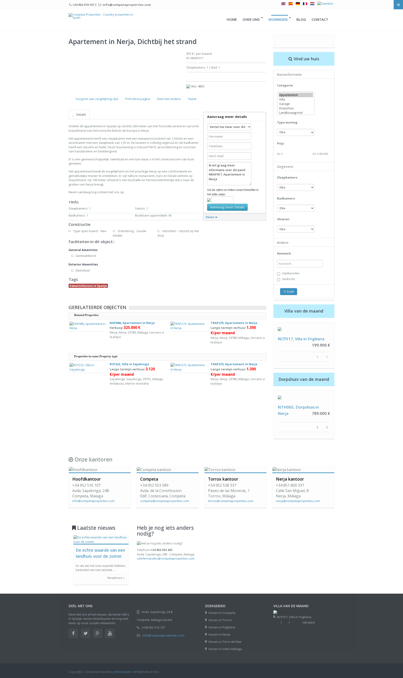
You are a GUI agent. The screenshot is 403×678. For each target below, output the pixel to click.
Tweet (192, 99)
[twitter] (85, 633)
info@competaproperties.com (163, 635)
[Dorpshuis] (296, 108)
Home (232, 19)
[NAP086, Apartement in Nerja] (88, 326)
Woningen (278, 19)
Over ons (252, 19)
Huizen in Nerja (219, 634)
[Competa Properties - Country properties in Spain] (102, 16)
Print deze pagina (137, 99)
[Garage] (296, 104)
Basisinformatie (289, 74)
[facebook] (73, 633)
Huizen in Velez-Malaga (225, 649)
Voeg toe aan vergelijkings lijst (97, 99)
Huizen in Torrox (220, 620)
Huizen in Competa (221, 613)
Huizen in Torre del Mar (225, 642)
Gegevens (285, 166)
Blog (301, 19)
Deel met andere (169, 99)
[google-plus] (97, 633)
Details (81, 114)
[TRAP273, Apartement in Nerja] (189, 326)
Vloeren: (283, 219)
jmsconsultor (123, 672)
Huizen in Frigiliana (221, 627)
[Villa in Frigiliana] (275, 612)
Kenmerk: (284, 253)
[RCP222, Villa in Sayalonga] (88, 367)
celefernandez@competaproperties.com (166, 558)
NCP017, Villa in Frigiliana (301, 338)
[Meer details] (279, 329)
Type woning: (287, 122)
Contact (320, 19)
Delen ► (212, 217)
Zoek (290, 291)
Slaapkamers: (287, 177)
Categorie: (285, 85)
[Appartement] (296, 95)
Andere (282, 242)
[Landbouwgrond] (296, 112)
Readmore (115, 578)
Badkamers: (286, 198)
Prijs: (281, 143)
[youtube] (110, 633)
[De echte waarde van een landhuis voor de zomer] (101, 539)
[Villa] (296, 99)
